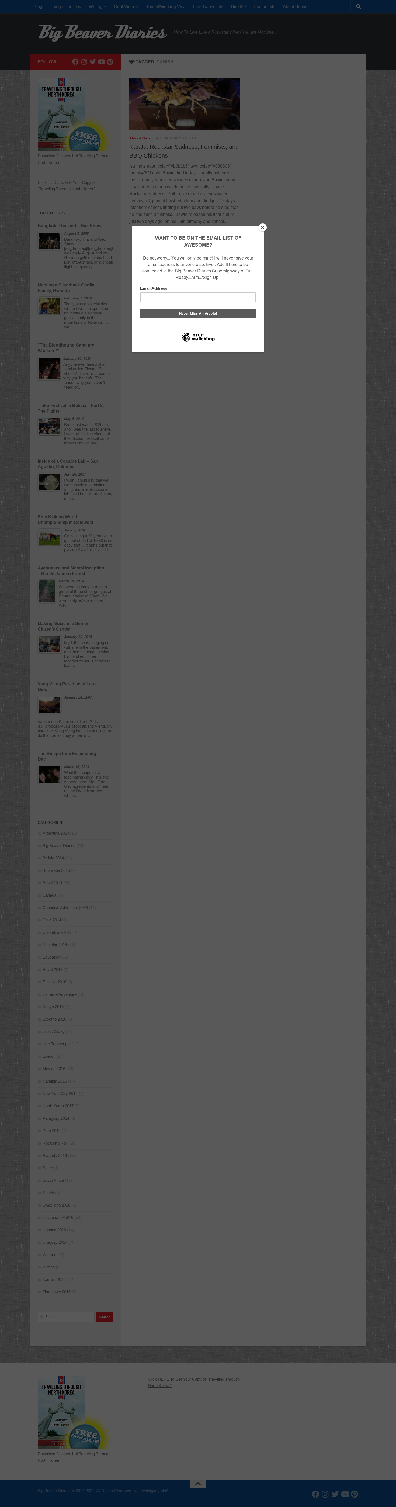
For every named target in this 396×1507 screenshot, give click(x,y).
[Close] (263, 227)
